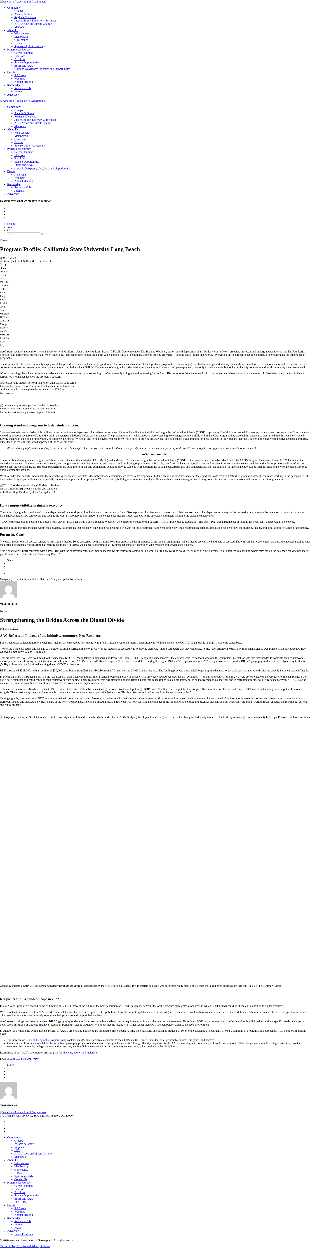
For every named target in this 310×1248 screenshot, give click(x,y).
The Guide (20, 1201)
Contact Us (20, 1179)
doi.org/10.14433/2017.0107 (23, 1058)
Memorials (20, 26)
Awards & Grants (24, 14)
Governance (21, 39)
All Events (20, 75)
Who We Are (21, 33)
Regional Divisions (25, 17)
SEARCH (47, 234)
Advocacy (13, 94)
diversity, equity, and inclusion (80, 1052)
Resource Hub (22, 88)
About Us (12, 30)
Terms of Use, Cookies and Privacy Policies (25, 1246)
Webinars (19, 78)
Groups (18, 10)
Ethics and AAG (23, 65)
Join (9, 227)
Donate (18, 43)
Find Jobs (19, 55)
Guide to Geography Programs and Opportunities (42, 68)
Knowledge (13, 85)
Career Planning (23, 52)
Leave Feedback (23, 1234)
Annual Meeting (23, 81)
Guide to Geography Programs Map (46, 1039)
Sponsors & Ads (23, 1176)
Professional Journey (19, 49)
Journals (19, 91)
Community (14, 7)
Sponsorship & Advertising (29, 46)
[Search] (8, 230)
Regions (19, 1147)
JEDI (17, 1150)
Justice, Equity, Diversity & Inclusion (35, 20)
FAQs (17, 1227)
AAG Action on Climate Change (33, 23)
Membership (21, 36)
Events (11, 72)
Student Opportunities (26, 62)
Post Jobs (19, 59)
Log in (11, 223)
